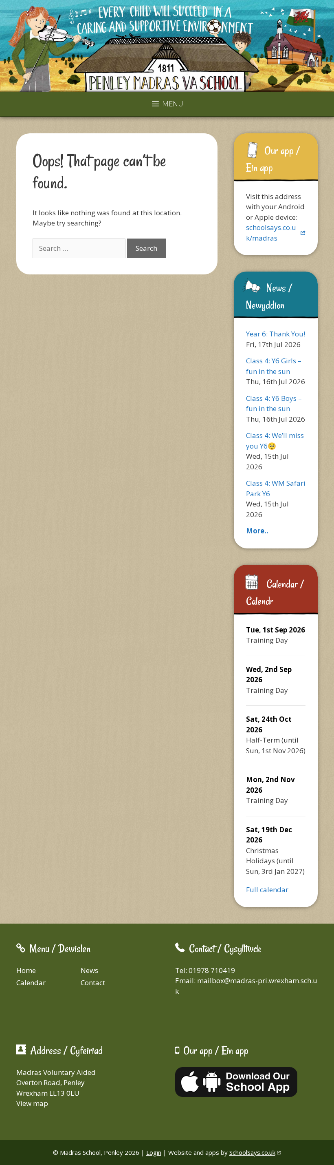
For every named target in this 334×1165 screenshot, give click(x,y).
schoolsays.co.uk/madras (271, 233)
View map (32, 1103)
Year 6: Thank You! (275, 333)
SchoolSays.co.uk (252, 1152)
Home (26, 970)
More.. (257, 530)
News (89, 970)
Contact (93, 982)
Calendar (31, 982)
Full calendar (267, 889)
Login (153, 1152)
